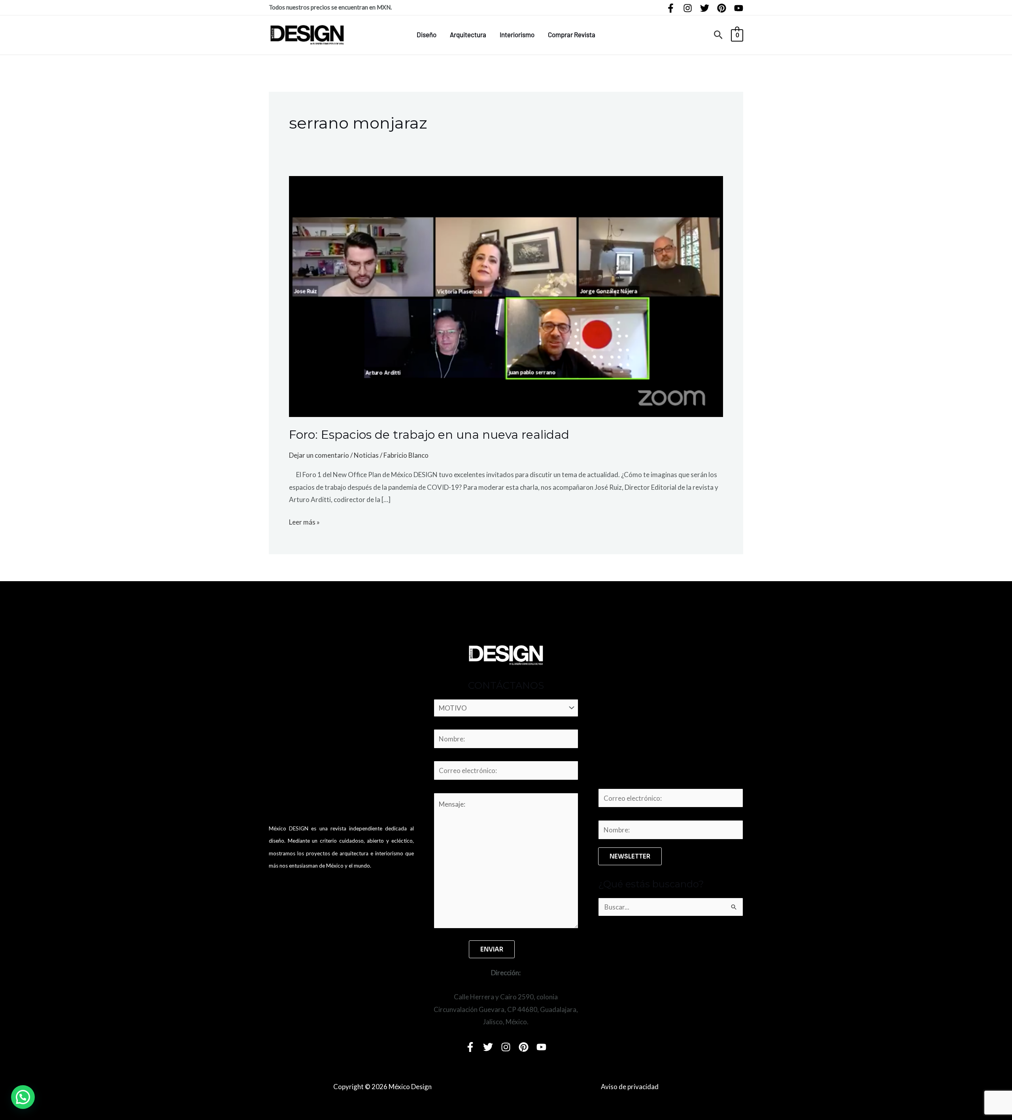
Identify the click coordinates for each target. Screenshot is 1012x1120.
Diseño (426, 34)
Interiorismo (517, 34)
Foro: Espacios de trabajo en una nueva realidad (429, 434)
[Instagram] (687, 8)
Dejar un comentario (319, 455)
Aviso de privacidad (630, 1086)
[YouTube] (738, 8)
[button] (718, 35)
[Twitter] (704, 8)
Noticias (366, 455)
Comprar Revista (571, 34)
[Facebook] (670, 8)
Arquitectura (468, 34)
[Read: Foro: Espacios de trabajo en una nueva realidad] (506, 296)
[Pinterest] (721, 8)
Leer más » (304, 521)
